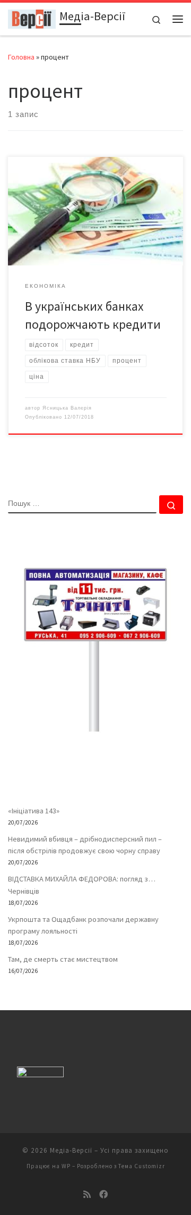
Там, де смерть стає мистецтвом (63, 959)
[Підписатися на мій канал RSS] (87, 1194)
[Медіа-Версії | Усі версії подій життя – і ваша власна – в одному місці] (32, 17)
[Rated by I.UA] (40, 1074)
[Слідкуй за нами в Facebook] (103, 1194)
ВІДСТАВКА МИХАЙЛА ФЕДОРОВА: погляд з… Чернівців (81, 884)
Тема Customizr (141, 1166)
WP (66, 1166)
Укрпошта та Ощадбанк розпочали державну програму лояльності (83, 925)
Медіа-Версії (71, 1150)
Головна (21, 57)
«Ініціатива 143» (33, 810)
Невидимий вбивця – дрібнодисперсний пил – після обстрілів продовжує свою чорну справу (85, 844)
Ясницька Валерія (67, 408)
